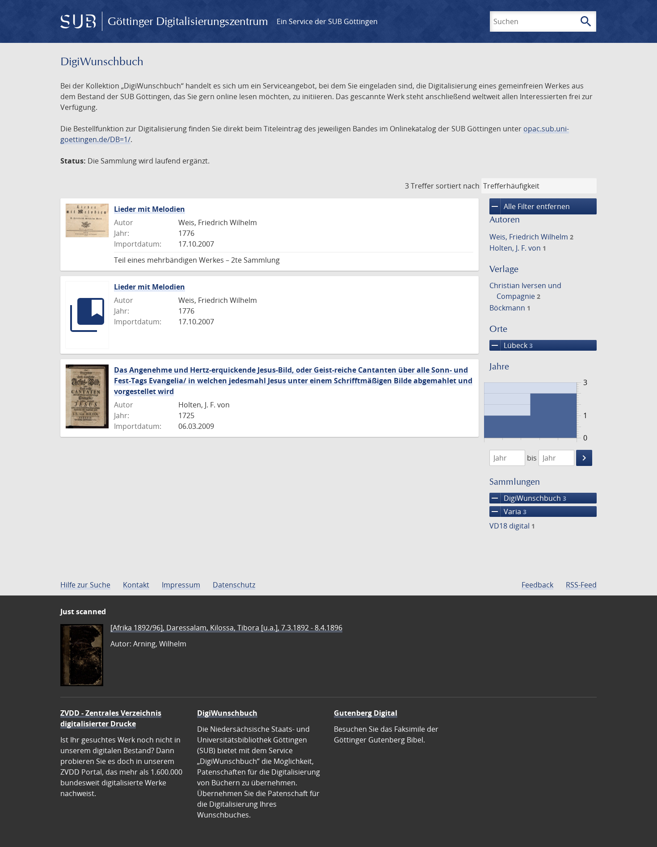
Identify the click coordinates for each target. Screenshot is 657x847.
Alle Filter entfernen (529, 206)
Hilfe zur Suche (85, 585)
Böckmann (510, 308)
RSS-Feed (581, 585)
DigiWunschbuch (527, 498)
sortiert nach (458, 186)
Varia (507, 511)
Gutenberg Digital (365, 713)
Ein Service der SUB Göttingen (327, 21)
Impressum (181, 585)
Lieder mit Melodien (149, 209)
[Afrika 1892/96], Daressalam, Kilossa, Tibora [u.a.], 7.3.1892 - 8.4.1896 (226, 628)
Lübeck (511, 345)
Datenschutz (234, 585)
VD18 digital (512, 526)
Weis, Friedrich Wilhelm (531, 237)
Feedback (537, 585)
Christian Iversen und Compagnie (525, 291)
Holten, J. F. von (517, 248)
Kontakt (136, 585)
